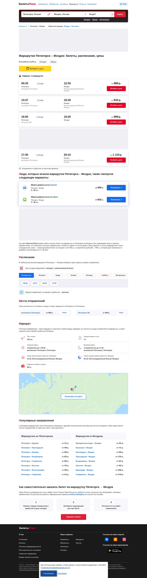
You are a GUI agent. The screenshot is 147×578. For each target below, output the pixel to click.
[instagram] (124, 539)
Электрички (91, 4)
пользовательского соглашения (114, 568)
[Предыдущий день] (85, 14)
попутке (53, 185)
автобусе (54, 197)
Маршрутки (73, 4)
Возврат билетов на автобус (29, 557)
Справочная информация (27, 554)
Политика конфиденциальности (30, 546)
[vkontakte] (106, 539)
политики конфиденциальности (29, 570)
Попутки (82, 4)
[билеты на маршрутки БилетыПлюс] (27, 528)
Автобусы (64, 4)
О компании (23, 539)
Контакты (22, 543)
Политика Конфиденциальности (55, 567)
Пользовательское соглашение (30, 550)
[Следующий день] (112, 14)
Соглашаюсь (48, 573)
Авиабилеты (43, 4)
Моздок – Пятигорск (71, 26)
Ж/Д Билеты (54, 4)
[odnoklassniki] (115, 539)
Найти (120, 14)
